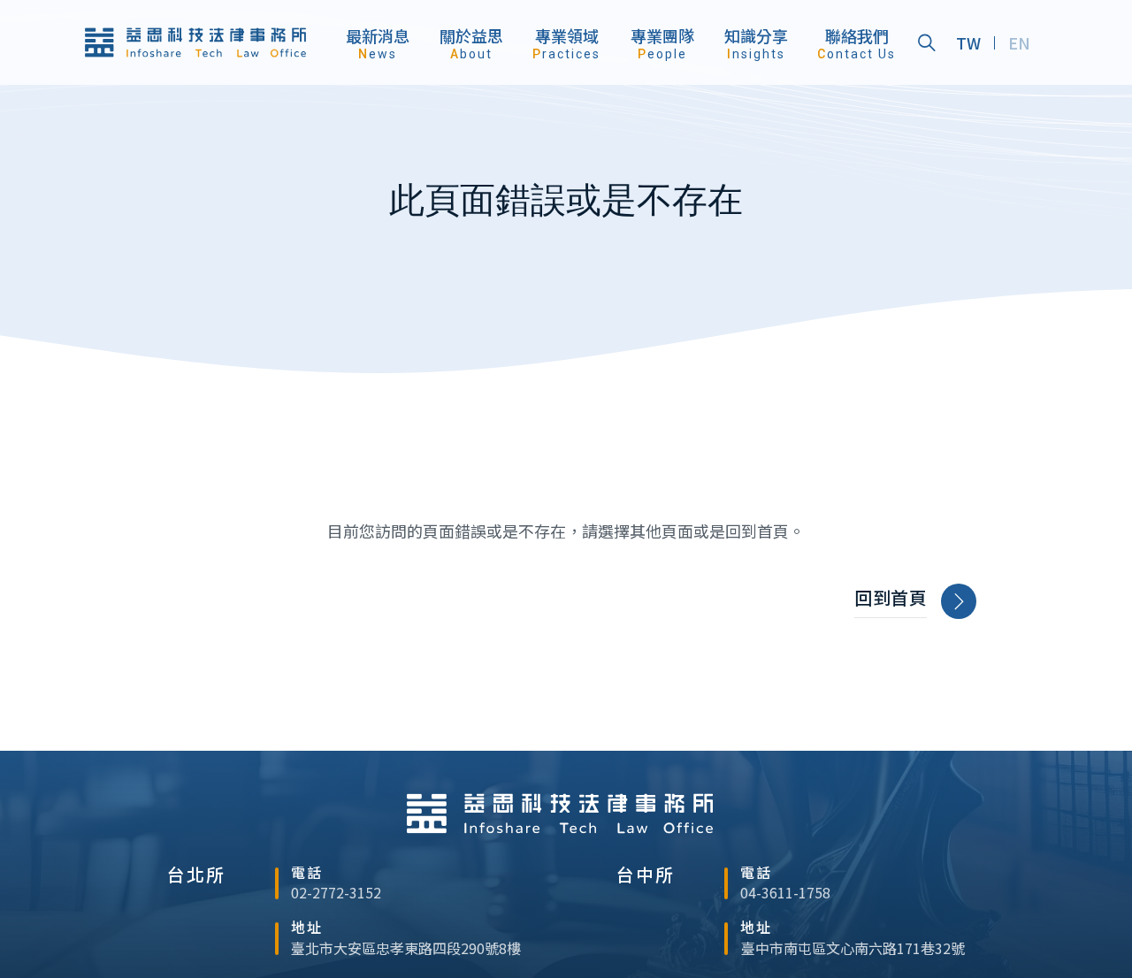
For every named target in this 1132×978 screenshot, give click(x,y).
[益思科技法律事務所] (195, 42)
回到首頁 (890, 597)
